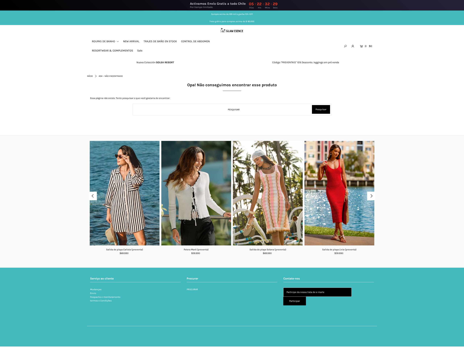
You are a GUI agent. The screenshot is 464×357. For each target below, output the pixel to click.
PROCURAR (192, 289)
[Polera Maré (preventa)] (196, 193)
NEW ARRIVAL (131, 41)
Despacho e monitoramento (105, 297)
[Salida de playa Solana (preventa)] (268, 193)
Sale (139, 50)
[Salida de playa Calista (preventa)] (125, 193)
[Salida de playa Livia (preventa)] (339, 193)
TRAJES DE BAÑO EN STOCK (160, 41)
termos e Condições (101, 300)
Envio (93, 293)
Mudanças (96, 289)
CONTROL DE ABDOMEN (195, 41)
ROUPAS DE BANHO (104, 41)
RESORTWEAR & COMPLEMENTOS (112, 50)
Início (90, 76)
